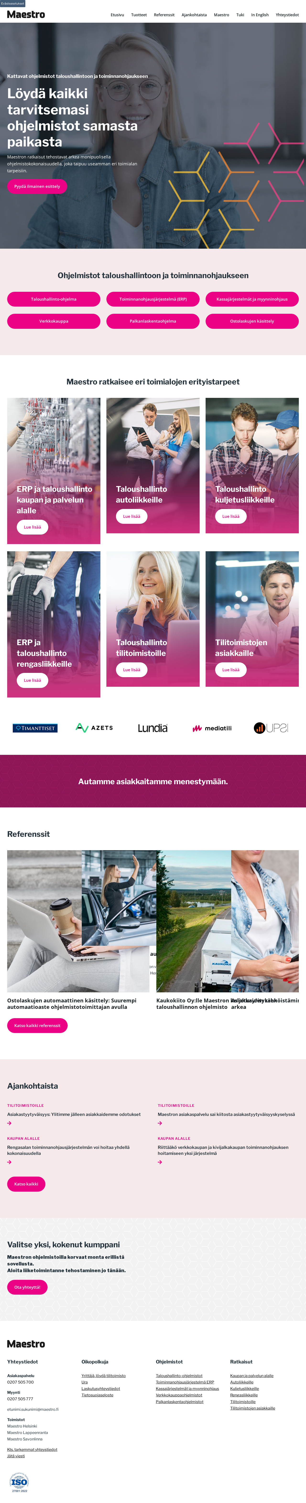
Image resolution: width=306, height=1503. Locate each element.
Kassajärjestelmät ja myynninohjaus (187, 1388)
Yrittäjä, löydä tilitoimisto (104, 1375)
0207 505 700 (20, 1382)
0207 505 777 (20, 1399)
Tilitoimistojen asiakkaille (252, 1408)
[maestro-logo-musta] (26, 1342)
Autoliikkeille (241, 1382)
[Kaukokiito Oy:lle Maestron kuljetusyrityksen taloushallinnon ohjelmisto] (227, 853)
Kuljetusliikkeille (244, 1388)
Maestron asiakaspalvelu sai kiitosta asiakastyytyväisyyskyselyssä (226, 1114)
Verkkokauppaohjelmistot (179, 1395)
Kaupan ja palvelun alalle (251, 1375)
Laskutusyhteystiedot (101, 1388)
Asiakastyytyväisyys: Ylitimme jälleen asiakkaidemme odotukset (74, 1114)
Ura (85, 1382)
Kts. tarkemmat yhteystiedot (32, 1449)
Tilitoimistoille (25, 1105)
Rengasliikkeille (244, 1395)
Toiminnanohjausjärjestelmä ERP (185, 1382)
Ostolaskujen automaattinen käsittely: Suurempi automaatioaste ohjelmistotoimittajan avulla (72, 1003)
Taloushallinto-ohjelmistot (179, 1375)
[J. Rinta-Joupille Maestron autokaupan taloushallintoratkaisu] (129, 853)
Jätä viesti (16, 1456)
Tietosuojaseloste (97, 1395)
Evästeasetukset (12, 3)
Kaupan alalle (23, 1138)
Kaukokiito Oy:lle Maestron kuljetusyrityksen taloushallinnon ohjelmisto (216, 1003)
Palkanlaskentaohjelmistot (179, 1402)
